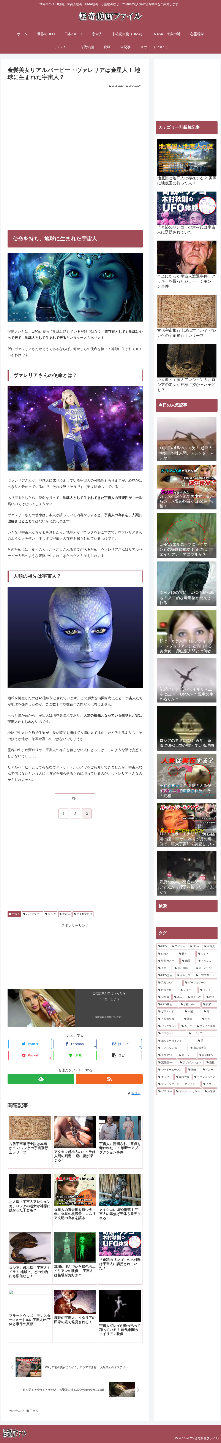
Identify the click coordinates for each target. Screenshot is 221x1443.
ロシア (51, 914)
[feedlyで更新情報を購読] (41, 1079)
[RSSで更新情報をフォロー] (109, 1079)
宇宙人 (15, 914)
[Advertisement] (75, 121)
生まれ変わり (84, 914)
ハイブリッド (33, 914)
